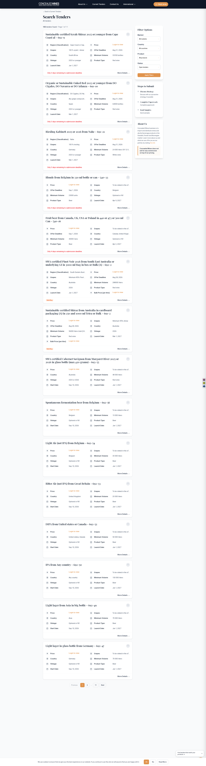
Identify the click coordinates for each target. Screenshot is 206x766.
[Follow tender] (128, 34)
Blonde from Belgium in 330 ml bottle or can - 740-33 (77, 177)
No (153, 762)
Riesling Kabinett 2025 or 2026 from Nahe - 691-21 (75, 131)
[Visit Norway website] (204, 380)
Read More (163, 762)
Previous (74, 685)
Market (140, 35)
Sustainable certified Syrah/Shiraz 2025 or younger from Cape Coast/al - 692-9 (82, 36)
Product (141, 54)
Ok (146, 762)
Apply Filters (149, 75)
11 (96, 685)
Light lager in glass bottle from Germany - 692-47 (75, 646)
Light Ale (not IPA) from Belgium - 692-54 (70, 443)
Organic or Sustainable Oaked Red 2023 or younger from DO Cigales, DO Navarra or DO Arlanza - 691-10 (81, 84)
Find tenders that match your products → (186, 753)
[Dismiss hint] (202, 753)
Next (102, 685)
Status (140, 63)
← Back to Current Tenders (52, 11)
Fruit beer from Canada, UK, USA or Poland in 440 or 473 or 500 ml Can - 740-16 (84, 219)
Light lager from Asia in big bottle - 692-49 (71, 605)
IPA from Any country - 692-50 (64, 564)
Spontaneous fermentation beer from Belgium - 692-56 (78, 402)
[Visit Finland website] (204, 386)
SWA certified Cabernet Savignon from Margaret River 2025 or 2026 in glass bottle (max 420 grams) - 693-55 (82, 360)
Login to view (118, 45)
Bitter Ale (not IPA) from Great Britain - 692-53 (73, 483)
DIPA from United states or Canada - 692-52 (71, 524)
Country (141, 44)
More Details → (123, 73)
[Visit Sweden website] (204, 383)
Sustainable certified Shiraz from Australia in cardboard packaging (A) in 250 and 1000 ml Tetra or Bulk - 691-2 (79, 311)
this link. (152, 143)
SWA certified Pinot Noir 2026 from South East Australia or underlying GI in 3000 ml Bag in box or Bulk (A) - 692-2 (80, 263)
